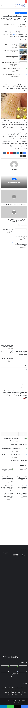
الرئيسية (24, 9)
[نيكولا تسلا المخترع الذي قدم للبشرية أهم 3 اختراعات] (23, 456)
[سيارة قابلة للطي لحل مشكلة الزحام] (23, 51)
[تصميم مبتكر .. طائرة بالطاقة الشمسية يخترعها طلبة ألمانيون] (23, 77)
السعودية (4, 687)
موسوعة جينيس (7, 692)
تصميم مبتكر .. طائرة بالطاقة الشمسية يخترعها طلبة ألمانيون (10, 75)
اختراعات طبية (18, 12)
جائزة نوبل (17, 689)
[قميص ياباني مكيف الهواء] (23, 674)
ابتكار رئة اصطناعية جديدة (14, 182)
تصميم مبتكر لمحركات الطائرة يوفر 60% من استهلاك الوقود (10, 63)
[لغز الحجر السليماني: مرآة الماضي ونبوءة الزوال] (21, 471)
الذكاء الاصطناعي (11, 687)
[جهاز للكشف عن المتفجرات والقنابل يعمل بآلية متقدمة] (14, 667)
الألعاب (21, 687)
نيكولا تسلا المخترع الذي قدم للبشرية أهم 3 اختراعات (10, 455)
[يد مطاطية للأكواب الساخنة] (5, 668)
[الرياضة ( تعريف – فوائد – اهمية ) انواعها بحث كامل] (23, 450)
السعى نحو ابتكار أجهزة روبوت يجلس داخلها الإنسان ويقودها (7, 345)
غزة (6, 689)
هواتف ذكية (17, 694)
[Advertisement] (14, 416)
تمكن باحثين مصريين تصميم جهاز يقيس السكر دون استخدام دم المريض (21, 353)
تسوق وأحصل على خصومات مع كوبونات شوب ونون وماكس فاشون (10, 657)
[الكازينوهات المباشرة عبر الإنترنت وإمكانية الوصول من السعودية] (21, 488)
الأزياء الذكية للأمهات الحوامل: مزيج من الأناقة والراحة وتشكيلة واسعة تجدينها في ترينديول (8, 496)
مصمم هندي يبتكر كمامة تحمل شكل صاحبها (8, 230)
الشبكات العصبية (23, 689)
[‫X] (21, 153)
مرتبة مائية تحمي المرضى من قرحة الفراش (7, 359)
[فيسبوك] (24, 153)
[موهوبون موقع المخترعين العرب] (19, 5)
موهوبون (23, 24)
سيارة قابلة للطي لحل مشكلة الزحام (11, 50)
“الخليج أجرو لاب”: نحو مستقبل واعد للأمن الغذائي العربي (9, 553)
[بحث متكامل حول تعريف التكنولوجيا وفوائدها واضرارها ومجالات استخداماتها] (23, 440)
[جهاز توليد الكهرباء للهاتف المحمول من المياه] (23, 70)
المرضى (13, 34)
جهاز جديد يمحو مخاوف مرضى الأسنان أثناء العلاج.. (21, 237)
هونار (8, 694)
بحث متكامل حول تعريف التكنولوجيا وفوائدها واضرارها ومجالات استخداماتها (10, 439)
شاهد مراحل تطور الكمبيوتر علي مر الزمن (19, 445)
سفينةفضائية (11, 689)
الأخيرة (14, 434)
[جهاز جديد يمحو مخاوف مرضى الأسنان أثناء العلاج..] (21, 231)
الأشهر (22, 434)
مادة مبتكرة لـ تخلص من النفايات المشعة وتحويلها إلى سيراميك (21, 244)
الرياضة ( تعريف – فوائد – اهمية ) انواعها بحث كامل (10, 449)
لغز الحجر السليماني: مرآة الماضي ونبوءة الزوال (22, 477)
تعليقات (5, 434)
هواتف (22, 694)
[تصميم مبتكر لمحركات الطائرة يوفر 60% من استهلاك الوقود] (23, 64)
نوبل (25, 694)
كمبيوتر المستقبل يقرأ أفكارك (12, 56)
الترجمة (17, 687)
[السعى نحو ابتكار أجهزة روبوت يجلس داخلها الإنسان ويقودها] (7, 293)
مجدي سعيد (14, 692)
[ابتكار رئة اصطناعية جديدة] (23, 667)
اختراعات (20, 9)
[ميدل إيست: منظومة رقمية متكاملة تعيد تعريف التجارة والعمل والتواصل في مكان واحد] (7, 471)
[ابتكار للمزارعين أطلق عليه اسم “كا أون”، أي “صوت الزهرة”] (5, 675)
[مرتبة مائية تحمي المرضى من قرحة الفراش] (7, 353)
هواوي (12, 694)
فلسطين (24, 692)
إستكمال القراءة (24, 398)
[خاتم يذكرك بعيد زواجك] (14, 674)
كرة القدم (19, 692)
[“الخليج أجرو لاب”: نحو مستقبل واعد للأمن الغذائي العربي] (23, 45)
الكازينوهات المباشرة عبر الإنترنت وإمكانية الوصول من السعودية (21, 495)
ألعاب (25, 687)
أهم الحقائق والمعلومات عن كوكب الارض (18, 460)
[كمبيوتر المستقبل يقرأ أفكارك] (23, 57)
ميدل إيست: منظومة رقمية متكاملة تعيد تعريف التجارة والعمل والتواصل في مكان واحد (7, 479)
